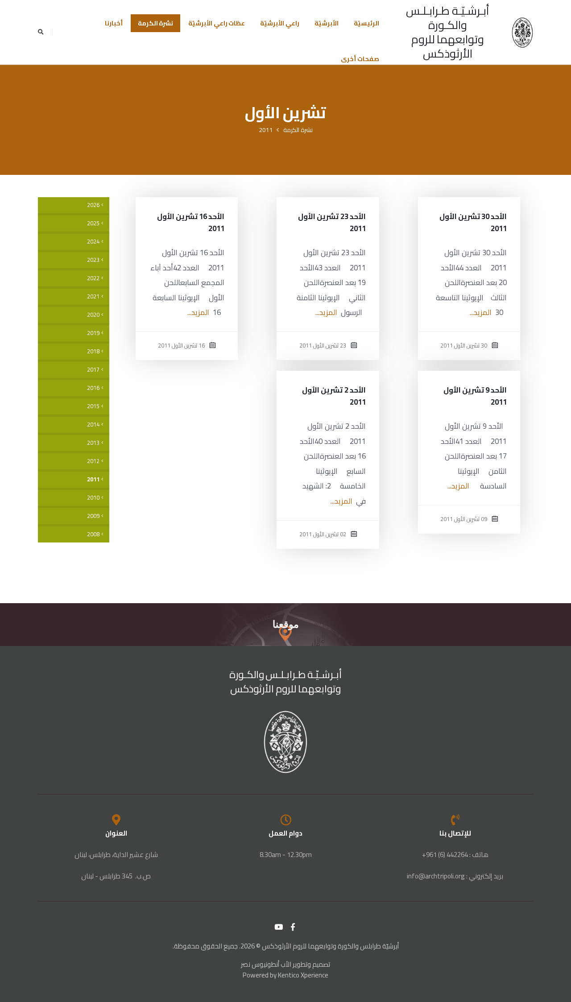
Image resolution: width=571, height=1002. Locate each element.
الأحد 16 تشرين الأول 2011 (191, 222)
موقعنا (286, 624)
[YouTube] (279, 927)
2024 (93, 241)
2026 (93, 205)
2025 (93, 223)
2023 (93, 260)
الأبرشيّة (326, 23)
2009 (93, 516)
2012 (93, 461)
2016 (93, 388)
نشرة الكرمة (156, 23)
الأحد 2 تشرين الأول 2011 (334, 396)
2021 (93, 296)
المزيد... (481, 312)
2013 (93, 443)
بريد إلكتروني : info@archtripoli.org (455, 876)
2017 (93, 369)
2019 (93, 333)
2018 (93, 351)
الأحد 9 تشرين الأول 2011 (475, 396)
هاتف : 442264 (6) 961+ (455, 854)
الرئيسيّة (366, 23)
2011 (266, 130)
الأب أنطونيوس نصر (266, 964)
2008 (93, 534)
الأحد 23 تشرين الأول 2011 (332, 222)
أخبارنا (114, 23)
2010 (93, 498)
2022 (93, 278)
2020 (93, 315)
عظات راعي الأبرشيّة (216, 23)
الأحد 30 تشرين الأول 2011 (473, 222)
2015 (93, 406)
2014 (93, 424)
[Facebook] (293, 927)
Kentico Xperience (303, 975)
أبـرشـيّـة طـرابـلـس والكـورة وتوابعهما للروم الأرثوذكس (447, 32)
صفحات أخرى (360, 59)
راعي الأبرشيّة (279, 23)
